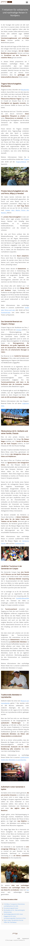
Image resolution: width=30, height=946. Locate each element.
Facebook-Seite (5, 312)
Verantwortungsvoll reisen (11, 908)
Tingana (26, 159)
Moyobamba (25, 90)
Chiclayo (18, 330)
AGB (18, 938)
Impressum (25, 938)
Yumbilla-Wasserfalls (22, 598)
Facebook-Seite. (20, 543)
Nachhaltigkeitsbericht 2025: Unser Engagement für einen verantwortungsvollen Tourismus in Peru (15, 916)
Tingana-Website (21, 162)
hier (27, 890)
